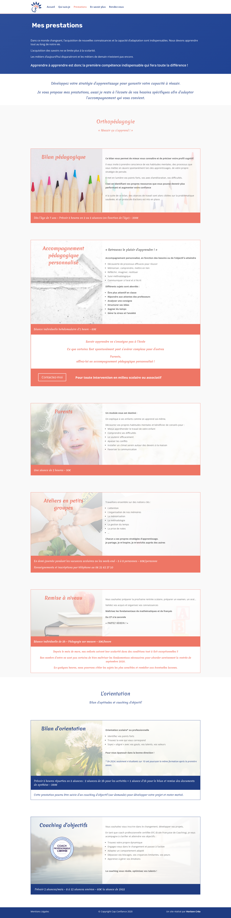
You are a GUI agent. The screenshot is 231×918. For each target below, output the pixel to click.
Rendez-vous (116, 6)
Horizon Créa (193, 911)
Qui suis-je (64, 6)
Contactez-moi (52, 377)
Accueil (51, 6)
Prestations (80, 6)
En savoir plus (98, 6)
